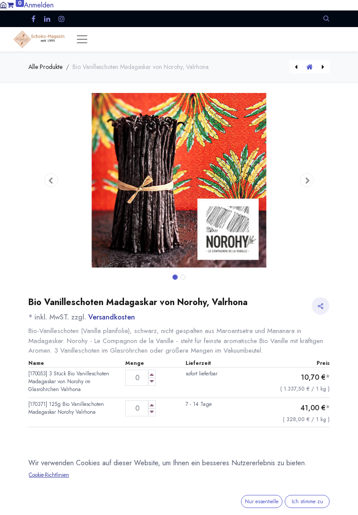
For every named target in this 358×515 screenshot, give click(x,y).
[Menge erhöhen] (151, 374)
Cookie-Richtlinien (49, 475)
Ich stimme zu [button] (307, 501)
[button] (326, 19)
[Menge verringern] (151, 381)
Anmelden (39, 5)
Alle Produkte (45, 66)
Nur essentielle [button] (262, 501)
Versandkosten (111, 317)
